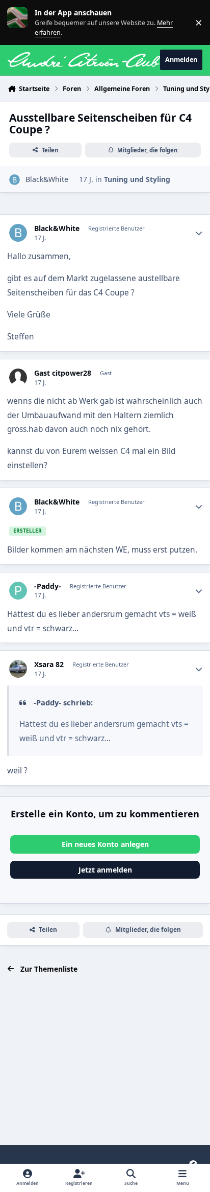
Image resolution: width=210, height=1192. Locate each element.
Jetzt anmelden (105, 870)
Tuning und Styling (137, 179)
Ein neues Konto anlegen (105, 844)
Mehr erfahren (25, 22)
